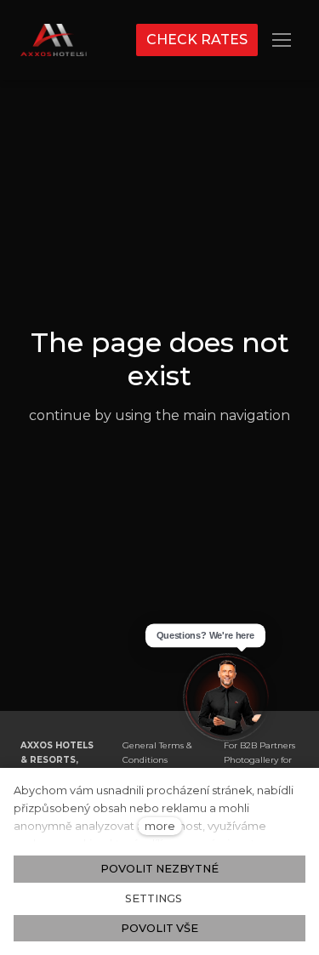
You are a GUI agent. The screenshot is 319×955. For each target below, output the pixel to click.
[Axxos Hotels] (53, 40)
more (160, 826)
